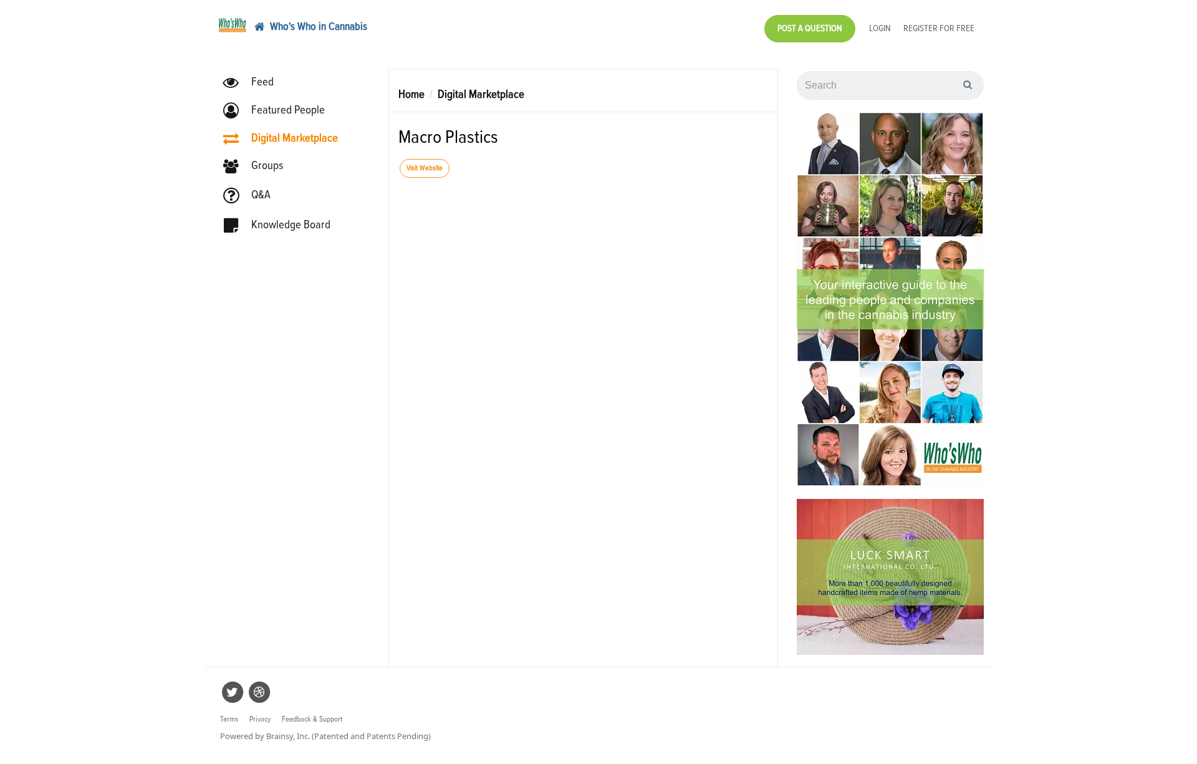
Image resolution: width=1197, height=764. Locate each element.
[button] (279, 111)
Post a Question (809, 28)
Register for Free (938, 28)
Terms (229, 719)
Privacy (260, 719)
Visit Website (424, 168)
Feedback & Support (312, 719)
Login (880, 28)
